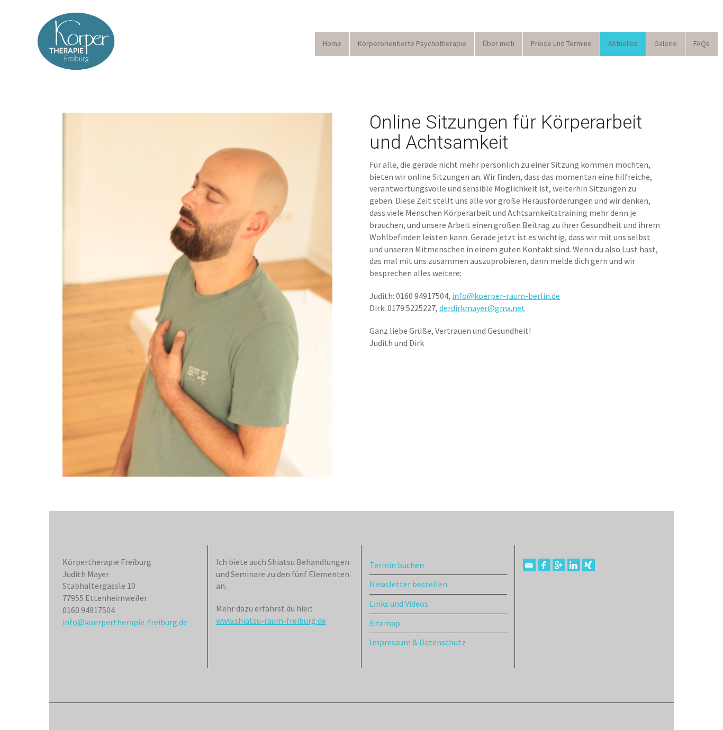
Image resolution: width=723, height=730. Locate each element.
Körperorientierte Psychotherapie (412, 43)
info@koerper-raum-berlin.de (506, 295)
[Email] (529, 565)
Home (332, 43)
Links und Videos (398, 603)
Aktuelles (623, 43)
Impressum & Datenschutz (417, 642)
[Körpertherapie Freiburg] (74, 41)
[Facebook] (544, 565)
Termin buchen (396, 565)
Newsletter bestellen (408, 584)
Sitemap (384, 623)
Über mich (498, 43)
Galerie (665, 43)
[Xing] (588, 565)
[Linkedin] (573, 565)
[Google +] (559, 565)
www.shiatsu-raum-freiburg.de (271, 620)
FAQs (701, 43)
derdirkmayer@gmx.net (482, 308)
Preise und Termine (561, 43)
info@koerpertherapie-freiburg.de (124, 622)
